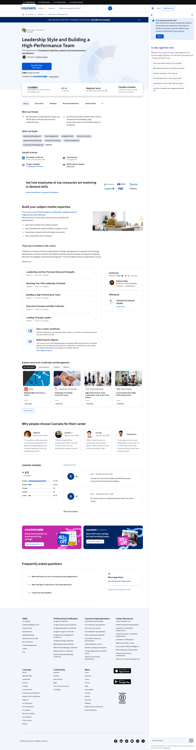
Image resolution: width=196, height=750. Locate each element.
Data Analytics (27, 632)
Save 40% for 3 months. (100, 19)
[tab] (29, 367)
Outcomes (39, 103)
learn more (127, 590)
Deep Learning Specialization (95, 635)
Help (86, 686)
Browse (31, 14)
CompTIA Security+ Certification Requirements (127, 635)
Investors (88, 676)
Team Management (51, 136)
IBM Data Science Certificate (63, 651)
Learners (57, 672)
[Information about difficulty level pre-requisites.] (106, 90)
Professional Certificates (31, 693)
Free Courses (27, 720)
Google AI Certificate (61, 621)
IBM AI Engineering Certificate (64, 644)
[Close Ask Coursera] (152, 8)
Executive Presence (84, 136)
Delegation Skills (67, 136)
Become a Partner (28, 713)
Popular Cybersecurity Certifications (123, 654)
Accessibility (89, 689)
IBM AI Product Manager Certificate (65, 648)
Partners (56, 676)
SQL (23, 652)
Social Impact (27, 717)
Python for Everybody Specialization (92, 658)
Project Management (29, 645)
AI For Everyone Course (93, 628)
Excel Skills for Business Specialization (93, 639)
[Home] (23, 14)
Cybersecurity (27, 628)
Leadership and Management (58, 14)
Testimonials (90, 103)
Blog (55, 683)
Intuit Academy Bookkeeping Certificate (63, 655)
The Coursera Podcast (61, 686)
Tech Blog (57, 689)
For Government (28, 707)
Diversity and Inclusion (53, 140)
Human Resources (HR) (30, 638)
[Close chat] (192, 15)
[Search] (110, 8)
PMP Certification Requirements (127, 650)
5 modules (33, 87)
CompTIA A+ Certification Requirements (124, 629)
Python (24, 649)
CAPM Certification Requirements (127, 625)
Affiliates (88, 703)
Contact (87, 693)
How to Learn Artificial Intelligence (127, 646)
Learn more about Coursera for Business (42, 192)
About (25, 103)
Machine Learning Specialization (96, 648)
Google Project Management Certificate (63, 636)
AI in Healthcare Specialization (95, 632)
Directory (88, 700)
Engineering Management (32, 136)
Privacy (87, 683)
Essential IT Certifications (124, 640)
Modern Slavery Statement (94, 707)
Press (87, 672)
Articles (87, 696)
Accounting (26, 621)
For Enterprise (27, 703)
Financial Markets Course (93, 644)
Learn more (54, 76)
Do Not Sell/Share (91, 710)
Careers (25, 683)
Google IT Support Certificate (64, 632)
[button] (51, 8)
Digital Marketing (28, 635)
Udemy (24, 724)
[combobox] (80, 8)
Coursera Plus (27, 689)
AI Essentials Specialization (94, 621)
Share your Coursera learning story (128, 659)
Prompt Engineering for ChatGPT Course (96, 652)
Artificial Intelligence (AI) (30, 625)
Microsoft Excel (27, 642)
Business (41, 14)
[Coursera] (28, 8)
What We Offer (27, 676)
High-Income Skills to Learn (125, 643)
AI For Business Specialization (95, 625)
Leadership (26, 679)
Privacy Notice (177, 31)
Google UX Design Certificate (63, 641)
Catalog (25, 686)
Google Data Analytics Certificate (65, 628)
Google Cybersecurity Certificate (65, 625)
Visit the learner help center (119, 581)
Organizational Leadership (32, 140)
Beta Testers (58, 679)
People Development (71, 140)
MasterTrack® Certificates (31, 696)
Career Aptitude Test (123, 621)
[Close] (139, 20)
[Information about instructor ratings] (122, 276)
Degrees (25, 700)
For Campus (26, 710)
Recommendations (71, 103)
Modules (53, 103)
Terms (87, 679)
